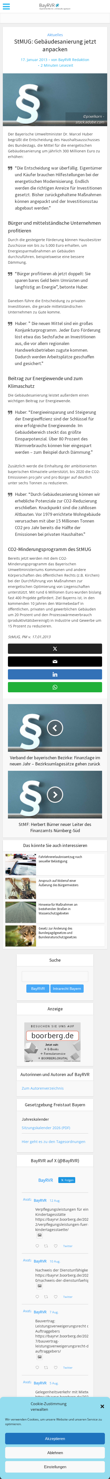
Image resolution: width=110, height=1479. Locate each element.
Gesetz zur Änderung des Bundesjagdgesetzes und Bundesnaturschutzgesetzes (57, 932)
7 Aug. (54, 1312)
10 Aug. (55, 1261)
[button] (102, 1406)
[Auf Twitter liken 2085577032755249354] (57, 1368)
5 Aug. (54, 1383)
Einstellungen (55, 1467)
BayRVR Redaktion (73, 59)
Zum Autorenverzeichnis (43, 1088)
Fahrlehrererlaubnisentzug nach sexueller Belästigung (60, 859)
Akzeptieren (55, 1438)
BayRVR (40, 1200)
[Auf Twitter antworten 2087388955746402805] (38, 1246)
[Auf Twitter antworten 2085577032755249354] (38, 1368)
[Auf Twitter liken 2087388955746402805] (57, 1246)
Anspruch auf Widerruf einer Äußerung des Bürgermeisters (58, 883)
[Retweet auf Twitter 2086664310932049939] (47, 1297)
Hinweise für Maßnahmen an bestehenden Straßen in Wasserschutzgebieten (58, 908)
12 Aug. (55, 1200)
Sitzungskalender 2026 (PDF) (46, 1127)
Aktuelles (55, 34)
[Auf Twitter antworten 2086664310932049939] (38, 1297)
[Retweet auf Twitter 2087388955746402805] (47, 1246)
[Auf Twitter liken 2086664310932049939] (57, 1297)
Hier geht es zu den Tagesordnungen (53, 1141)
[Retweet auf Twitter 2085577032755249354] (47, 1368)
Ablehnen (55, 1453)
